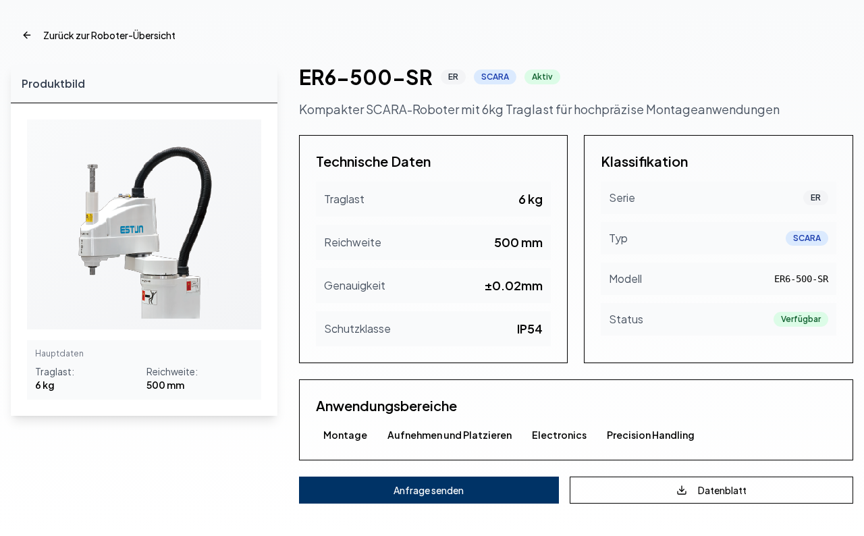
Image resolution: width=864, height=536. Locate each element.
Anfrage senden (429, 490)
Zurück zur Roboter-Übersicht (109, 35)
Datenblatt (722, 490)
